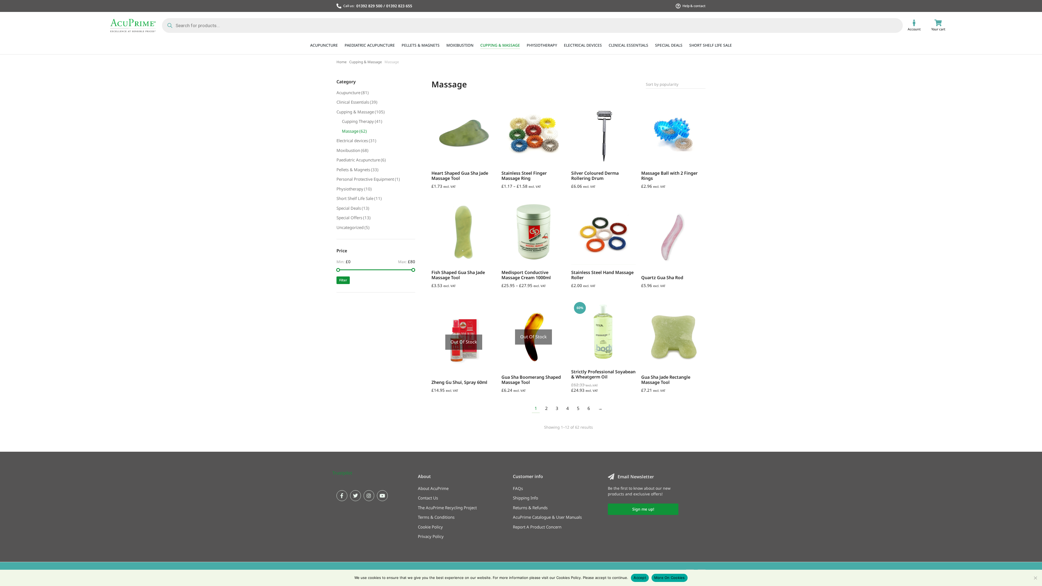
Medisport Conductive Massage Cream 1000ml (526, 275)
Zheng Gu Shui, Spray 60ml (459, 382)
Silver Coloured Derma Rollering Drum (595, 175)
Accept (640, 577)
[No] (1035, 578)
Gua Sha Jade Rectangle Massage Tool (665, 379)
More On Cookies (669, 577)
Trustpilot (342, 473)
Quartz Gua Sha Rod (662, 278)
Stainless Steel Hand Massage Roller (602, 275)
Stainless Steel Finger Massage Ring (524, 175)
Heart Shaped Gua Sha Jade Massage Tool (459, 175)
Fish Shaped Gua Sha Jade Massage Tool (458, 275)
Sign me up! (643, 509)
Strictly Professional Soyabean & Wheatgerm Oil (603, 374)
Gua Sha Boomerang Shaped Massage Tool (531, 379)
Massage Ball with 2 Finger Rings (669, 175)
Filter (343, 280)
